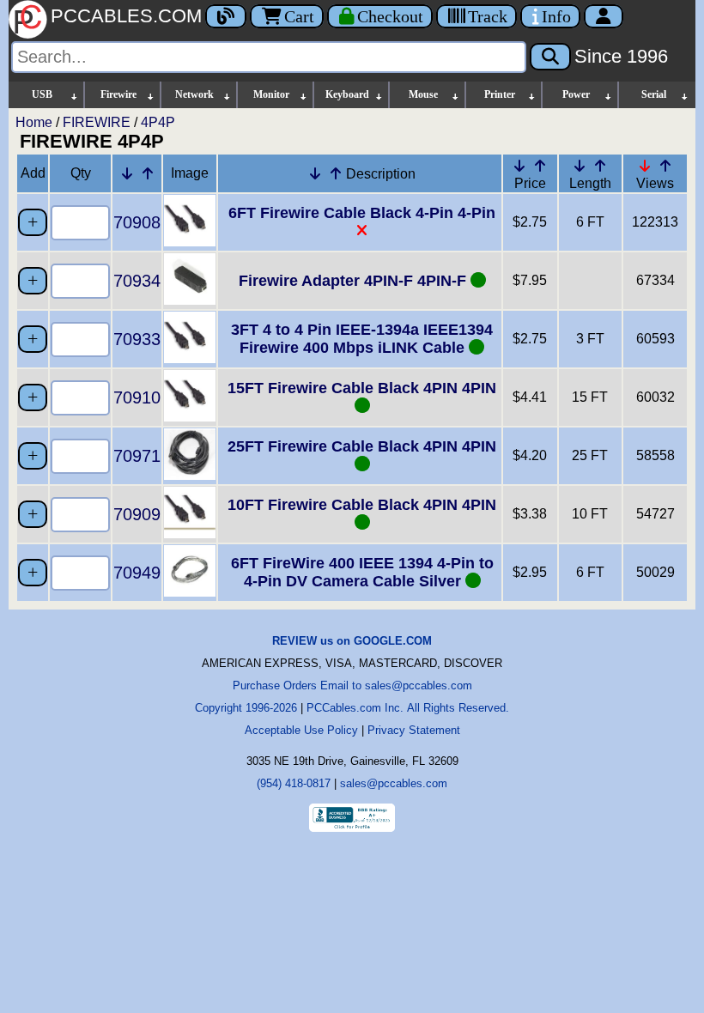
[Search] (550, 56)
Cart (299, 16)
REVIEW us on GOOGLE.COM (352, 640)
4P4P (158, 122)
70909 (137, 514)
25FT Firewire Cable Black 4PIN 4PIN (362, 446)
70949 (137, 572)
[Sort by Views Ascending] (665, 165)
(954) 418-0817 (294, 783)
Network (194, 94)
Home (33, 122)
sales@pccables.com (393, 783)
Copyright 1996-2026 (246, 707)
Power (576, 94)
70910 (137, 397)
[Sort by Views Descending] (644, 165)
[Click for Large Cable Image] (189, 241)
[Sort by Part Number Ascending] (147, 173)
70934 (137, 280)
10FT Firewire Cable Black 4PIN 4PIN (362, 504)
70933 (137, 339)
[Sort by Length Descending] (579, 165)
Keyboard (347, 94)
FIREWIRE (96, 122)
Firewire (118, 94)
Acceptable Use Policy (301, 730)
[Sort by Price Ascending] (540, 165)
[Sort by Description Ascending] (335, 173)
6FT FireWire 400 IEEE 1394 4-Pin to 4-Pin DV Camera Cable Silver (362, 572)
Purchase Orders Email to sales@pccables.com (352, 685)
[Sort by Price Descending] (519, 165)
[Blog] (225, 16)
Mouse (423, 94)
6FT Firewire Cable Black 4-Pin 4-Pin (361, 212)
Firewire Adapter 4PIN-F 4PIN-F (354, 280)
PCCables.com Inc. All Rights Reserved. (407, 707)
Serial (653, 94)
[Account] (603, 16)
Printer (499, 94)
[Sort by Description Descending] (315, 173)
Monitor (271, 94)
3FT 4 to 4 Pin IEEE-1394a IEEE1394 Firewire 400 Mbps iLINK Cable (362, 338)
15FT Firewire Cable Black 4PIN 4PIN (362, 388)
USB (42, 94)
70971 (137, 455)
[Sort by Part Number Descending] (127, 173)
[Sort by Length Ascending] (600, 165)
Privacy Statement (413, 730)
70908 (137, 222)
